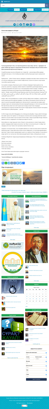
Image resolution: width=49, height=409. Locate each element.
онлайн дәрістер (36, 344)
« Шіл (26, 306)
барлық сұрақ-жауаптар (12, 357)
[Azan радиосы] (34, 25)
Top (46, 406)
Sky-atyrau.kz (29, 403)
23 (45, 298)
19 (33, 298)
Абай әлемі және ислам (33, 265)
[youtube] (27, 25)
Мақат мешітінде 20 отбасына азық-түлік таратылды (13, 190)
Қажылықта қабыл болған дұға (11, 296)
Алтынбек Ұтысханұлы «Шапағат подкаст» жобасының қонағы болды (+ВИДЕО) (29, 192)
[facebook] (20, 25)
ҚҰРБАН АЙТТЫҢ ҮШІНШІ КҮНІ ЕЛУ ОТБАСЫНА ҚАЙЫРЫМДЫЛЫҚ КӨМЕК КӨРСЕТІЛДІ (37, 217)
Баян (10, 32)
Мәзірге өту (7, 1)
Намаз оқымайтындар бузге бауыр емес (12, 352)
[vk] (31, 25)
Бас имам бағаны (36, 196)
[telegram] (14, 25)
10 (26, 296)
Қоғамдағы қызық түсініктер (10, 347)
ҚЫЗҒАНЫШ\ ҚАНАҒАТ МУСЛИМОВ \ (36, 333)
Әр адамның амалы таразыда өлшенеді (13, 301)
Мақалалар (15, 32)
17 (26, 298)
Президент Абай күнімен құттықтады (36, 270)
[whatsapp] (18, 25)
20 (36, 298)
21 (39, 298)
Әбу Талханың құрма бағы (11, 307)
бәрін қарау (12, 239)
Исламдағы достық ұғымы (34, 338)
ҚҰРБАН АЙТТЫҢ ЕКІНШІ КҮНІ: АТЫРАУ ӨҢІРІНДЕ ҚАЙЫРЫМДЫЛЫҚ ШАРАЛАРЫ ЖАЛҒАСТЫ (37, 222)
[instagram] (24, 25)
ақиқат (3, 186)
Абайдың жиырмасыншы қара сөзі (35, 275)
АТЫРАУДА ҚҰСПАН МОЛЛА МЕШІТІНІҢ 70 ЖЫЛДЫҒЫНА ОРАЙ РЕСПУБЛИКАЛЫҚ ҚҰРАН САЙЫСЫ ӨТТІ (38, 200)
